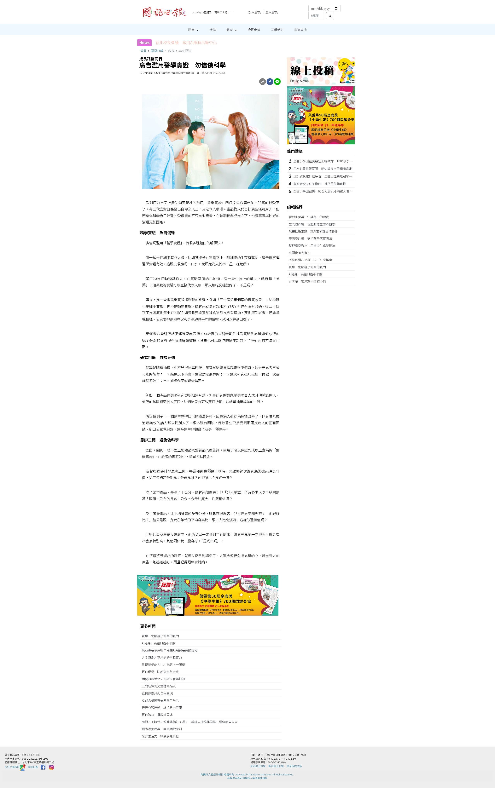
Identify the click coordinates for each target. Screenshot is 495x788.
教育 (230, 29)
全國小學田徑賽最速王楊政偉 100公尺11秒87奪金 (328, 161)
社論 (213, 29)
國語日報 (157, 50)
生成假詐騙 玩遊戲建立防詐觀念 (313, 224)
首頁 (143, 50)
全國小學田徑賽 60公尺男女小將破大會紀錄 (324, 191)
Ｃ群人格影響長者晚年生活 (162, 700)
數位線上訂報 (276, 766)
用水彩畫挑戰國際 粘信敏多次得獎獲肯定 (322, 168)
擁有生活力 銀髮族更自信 (162, 736)
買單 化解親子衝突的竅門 (162, 636)
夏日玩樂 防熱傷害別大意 (162, 671)
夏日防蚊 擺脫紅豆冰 (159, 714)
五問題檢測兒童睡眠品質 (160, 686)
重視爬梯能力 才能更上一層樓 (165, 664)
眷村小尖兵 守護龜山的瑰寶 (310, 217)
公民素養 (254, 29)
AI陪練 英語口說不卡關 (160, 643)
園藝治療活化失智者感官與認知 (165, 678)
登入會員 (271, 12)
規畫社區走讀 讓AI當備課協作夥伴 (315, 231)
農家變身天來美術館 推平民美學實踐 (319, 183)
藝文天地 (300, 29)
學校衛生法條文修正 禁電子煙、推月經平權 (194, 42)
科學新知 (277, 29)
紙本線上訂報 (257, 766)
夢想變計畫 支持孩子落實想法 (312, 238)
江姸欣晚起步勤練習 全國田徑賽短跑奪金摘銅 (325, 176)
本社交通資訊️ (12, 767)
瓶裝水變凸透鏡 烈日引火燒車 (312, 259)
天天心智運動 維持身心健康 (163, 707)
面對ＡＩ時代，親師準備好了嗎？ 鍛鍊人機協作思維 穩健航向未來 (190, 721)
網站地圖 (33, 767)
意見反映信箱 (294, 766)
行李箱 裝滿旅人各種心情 (309, 281)
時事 (191, 29)
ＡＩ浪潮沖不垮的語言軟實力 (163, 657)
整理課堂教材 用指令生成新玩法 (313, 245)
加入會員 (254, 12)
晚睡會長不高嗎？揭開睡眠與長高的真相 (171, 650)
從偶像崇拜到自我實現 (159, 693)
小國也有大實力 (301, 252)
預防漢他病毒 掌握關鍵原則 (163, 729)
